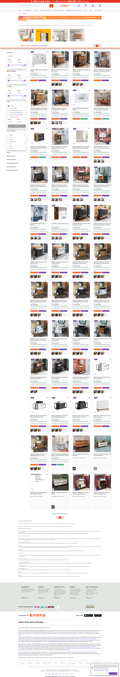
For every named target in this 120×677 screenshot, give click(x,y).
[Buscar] (51, 5)
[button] (40, 46)
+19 (64, 84)
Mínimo (9, 59)
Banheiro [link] (25, 13)
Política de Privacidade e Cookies (101, 670)
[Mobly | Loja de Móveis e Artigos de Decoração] (64, 6)
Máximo (19, 59)
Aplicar (17, 126)
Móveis (19, 13)
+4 (64, 122)
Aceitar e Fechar (113, 673)
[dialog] (105, 669)
